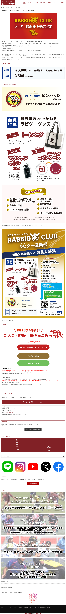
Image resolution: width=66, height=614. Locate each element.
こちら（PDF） (17, 320)
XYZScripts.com (38, 613)
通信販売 (49, 2)
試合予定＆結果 (24, 3)
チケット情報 (35, 2)
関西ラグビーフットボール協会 (51, 610)
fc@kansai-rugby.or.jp (9, 412)
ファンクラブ (61, 2)
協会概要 (48, 607)
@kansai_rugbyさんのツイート (7, 587)
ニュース (29, 2)
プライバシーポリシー (12, 607)
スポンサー (55, 2)
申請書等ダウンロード (28, 607)
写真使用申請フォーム (33, 483)
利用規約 (20, 607)
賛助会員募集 (42, 607)
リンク (36, 607)
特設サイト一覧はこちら (6, 581)
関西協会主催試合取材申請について (33, 429)
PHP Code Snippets (28, 613)
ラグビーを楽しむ (43, 2)
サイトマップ (3, 607)
